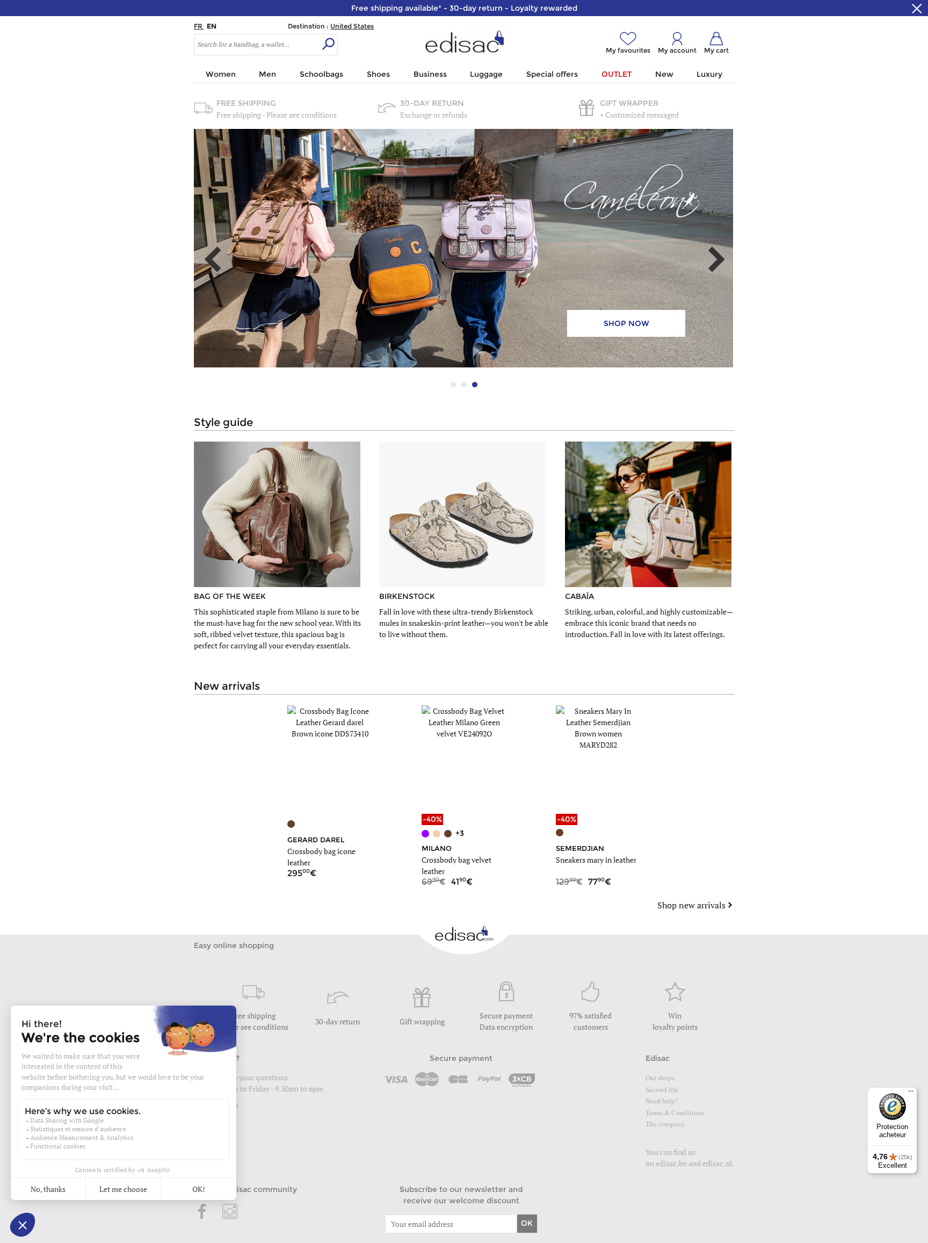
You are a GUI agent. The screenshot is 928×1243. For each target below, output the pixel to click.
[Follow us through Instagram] (229, 1212)
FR (199, 26)
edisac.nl (717, 1163)
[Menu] (910, 1093)
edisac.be (671, 1163)
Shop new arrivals (691, 905)
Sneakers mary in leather (596, 860)
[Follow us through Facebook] (202, 1212)
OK (527, 1223)
